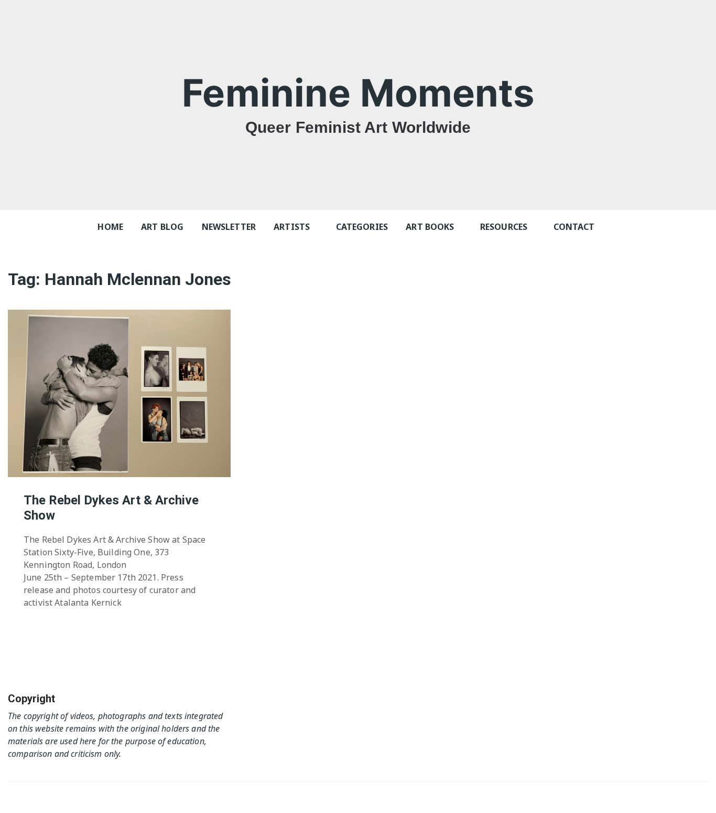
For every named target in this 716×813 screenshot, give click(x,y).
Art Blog (162, 227)
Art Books (430, 227)
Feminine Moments (358, 92)
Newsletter (229, 227)
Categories (362, 227)
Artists (292, 227)
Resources (503, 227)
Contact (574, 227)
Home (110, 227)
